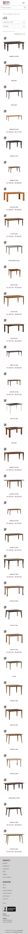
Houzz (4, 903)
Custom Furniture (7, 893)
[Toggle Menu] (23, 2)
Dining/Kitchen (9, 14)
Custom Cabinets (7, 877)
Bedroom (5, 863)
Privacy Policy (20, 930)
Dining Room (6, 866)
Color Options (6, 896)
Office (4, 871)
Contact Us (5, 899)
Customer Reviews (7, 890)
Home (4, 14)
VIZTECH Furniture (18, 932)
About (4, 887)
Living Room (6, 869)
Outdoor (5, 874)
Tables (15, 14)
